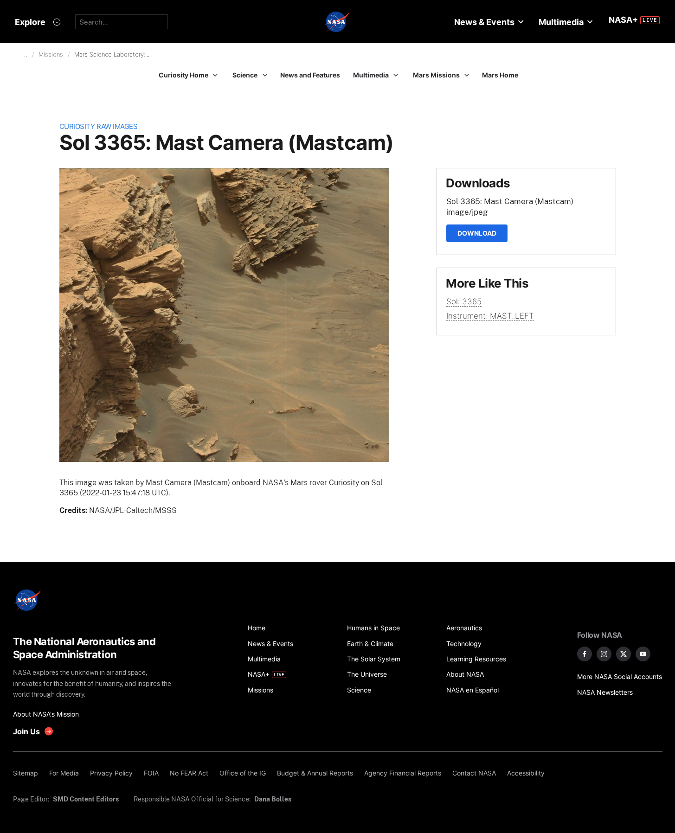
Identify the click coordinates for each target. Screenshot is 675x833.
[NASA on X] (623, 654)
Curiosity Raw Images (98, 126)
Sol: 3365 (464, 301)
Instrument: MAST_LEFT (490, 315)
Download (476, 233)
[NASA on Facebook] (584, 654)
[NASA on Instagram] (604, 654)
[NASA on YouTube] (643, 654)
